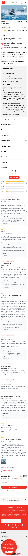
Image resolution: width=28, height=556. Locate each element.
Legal (10, 527)
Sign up (24, 521)
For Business (4, 536)
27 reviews (12, 30)
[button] (3, 11)
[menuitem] (8, 2)
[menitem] (17, 3)
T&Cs (9, 515)
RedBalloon (4, 532)
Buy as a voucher (14, 487)
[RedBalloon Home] (3, 2)
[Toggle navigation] (25, 2)
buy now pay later (19, 478)
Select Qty (4, 482)
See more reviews (7, 470)
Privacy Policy (15, 515)
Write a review (14, 177)
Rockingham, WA (23, 30)
